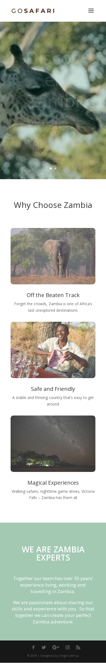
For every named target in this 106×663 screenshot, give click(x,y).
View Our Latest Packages (53, 156)
